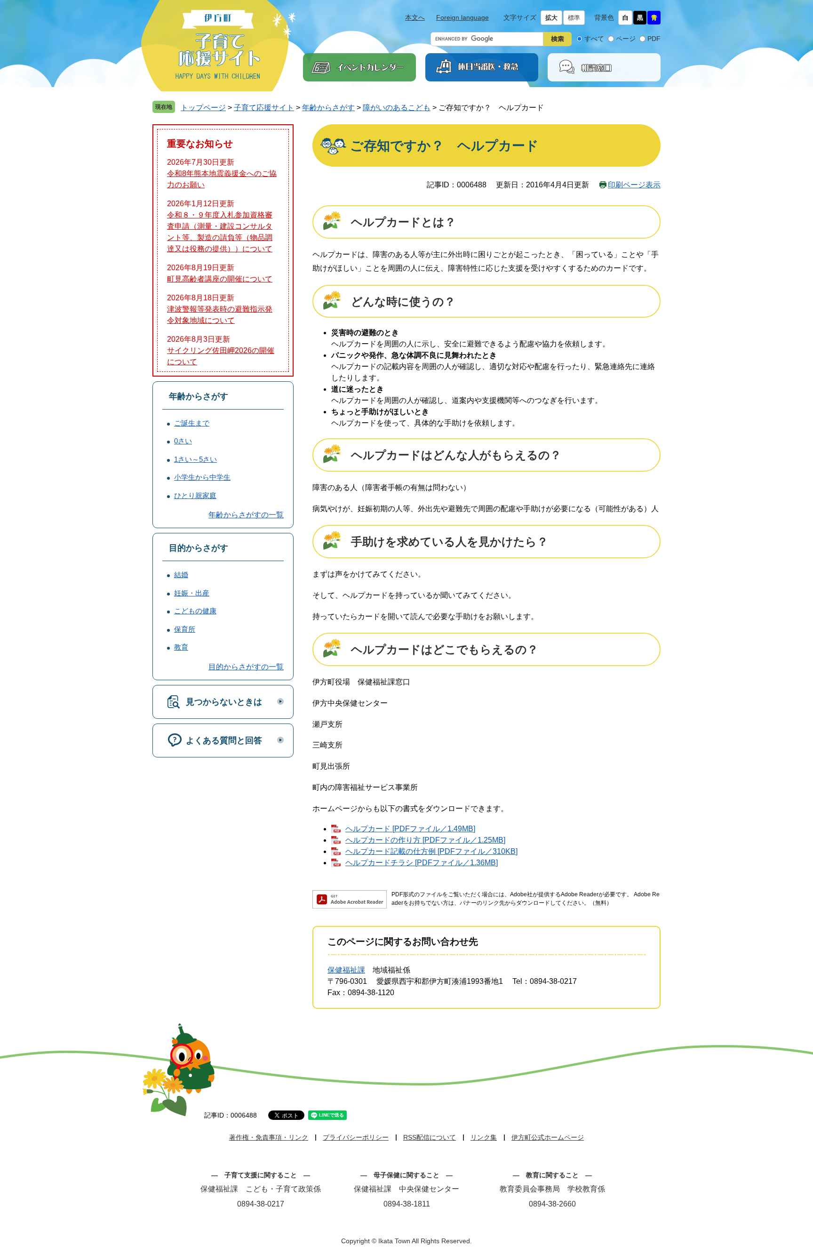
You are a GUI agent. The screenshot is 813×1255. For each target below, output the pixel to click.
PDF (654, 38)
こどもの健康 (195, 611)
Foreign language (462, 17)
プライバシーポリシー (356, 1137)
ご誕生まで (191, 423)
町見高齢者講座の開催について (219, 279)
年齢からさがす (328, 108)
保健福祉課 (346, 970)
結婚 (181, 575)
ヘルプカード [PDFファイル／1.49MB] (410, 829)
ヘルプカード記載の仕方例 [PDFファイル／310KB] (431, 851)
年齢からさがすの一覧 (246, 515)
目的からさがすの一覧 (246, 667)
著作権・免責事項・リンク (268, 1137)
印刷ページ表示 (634, 185)
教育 (181, 647)
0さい (183, 441)
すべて (594, 38)
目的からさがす (198, 548)
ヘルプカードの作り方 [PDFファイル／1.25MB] (425, 840)
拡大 (551, 17)
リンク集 (483, 1137)
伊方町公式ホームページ (547, 1137)
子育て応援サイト (264, 108)
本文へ (415, 17)
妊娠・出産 (191, 593)
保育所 (184, 629)
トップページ (203, 108)
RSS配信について (429, 1137)
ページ (626, 38)
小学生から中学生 (202, 477)
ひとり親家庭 (195, 495)
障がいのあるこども (396, 108)
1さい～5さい (195, 459)
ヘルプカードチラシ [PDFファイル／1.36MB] (421, 863)
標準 (574, 17)
